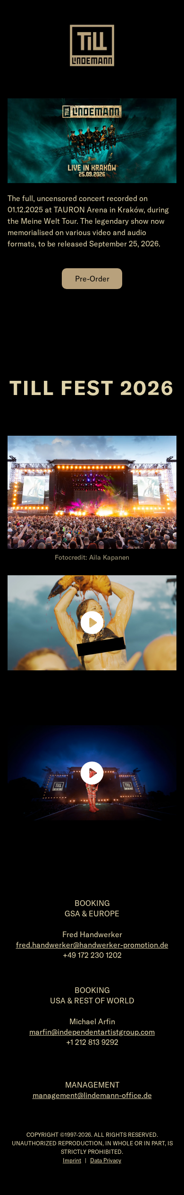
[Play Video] (92, 622)
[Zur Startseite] (92, 45)
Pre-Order (92, 278)
